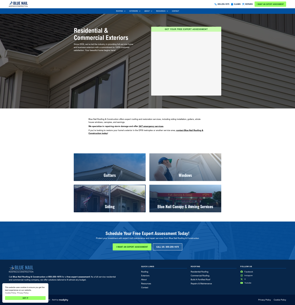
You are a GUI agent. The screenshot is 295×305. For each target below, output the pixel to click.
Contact (175, 11)
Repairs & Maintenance (201, 283)
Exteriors (145, 275)
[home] (18, 4)
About (144, 279)
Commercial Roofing (200, 275)
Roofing (144, 271)
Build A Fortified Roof (200, 279)
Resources (146, 283)
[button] (121, 11)
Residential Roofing (199, 271)
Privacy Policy (264, 300)
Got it (25, 298)
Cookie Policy (280, 300)
